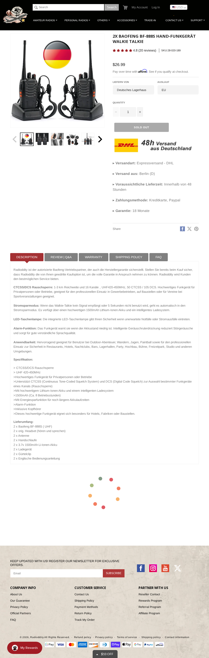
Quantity (119, 102)
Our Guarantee (20, 600)
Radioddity (37, 637)
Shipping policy (151, 637)
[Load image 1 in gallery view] (26, 139)
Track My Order (84, 619)
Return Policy (83, 613)
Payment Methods (86, 607)
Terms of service (127, 637)
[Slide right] (100, 139)
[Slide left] (14, 139)
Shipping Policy (84, 600)
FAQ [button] (159, 257)
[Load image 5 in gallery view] (87, 139)
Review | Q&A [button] (61, 257)
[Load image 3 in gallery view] (57, 139)
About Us (16, 594)
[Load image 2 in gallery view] (42, 139)
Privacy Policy (19, 607)
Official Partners (20, 613)
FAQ (13, 619)
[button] (125, 7)
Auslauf (163, 82)
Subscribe (113, 573)
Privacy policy (104, 637)
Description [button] (26, 257)
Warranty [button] (93, 257)
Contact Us (81, 594)
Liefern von (121, 82)
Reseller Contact (149, 594)
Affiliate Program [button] (149, 613)
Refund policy (82, 637)
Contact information (177, 637)
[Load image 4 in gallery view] (72, 139)
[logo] (16, 15)
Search (112, 7)
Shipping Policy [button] (129, 257)
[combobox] (68, 7)
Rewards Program (150, 600)
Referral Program (150, 607)
